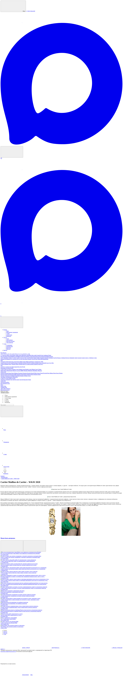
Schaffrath (12, 375)
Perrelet (29, 373)
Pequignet (20, 373)
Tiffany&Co (15, 377)
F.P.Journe (3, 361)
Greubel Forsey (38, 363)
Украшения (6, 442)
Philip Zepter (37, 373)
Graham (33, 363)
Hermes (32, 364)
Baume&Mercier (12, 356)
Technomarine (9, 377)
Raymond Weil (6, 374)
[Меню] (12, 322)
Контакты (8, 347)
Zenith (2, 381)
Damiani (3, 359)
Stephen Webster (24, 375)
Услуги (5, 337)
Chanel (34, 357)
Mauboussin (10, 370)
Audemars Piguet (47, 355)
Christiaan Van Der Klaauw (54, 357)
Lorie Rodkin (25, 369)
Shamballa (17, 375)
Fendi (6, 361)
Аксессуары (9, 334)
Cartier (18, 357)
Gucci (47, 363)
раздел (5, 392)
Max (31, 674)
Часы (7, 331)
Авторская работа (5, 382)
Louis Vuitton (38, 369)
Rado (2, 374)
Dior (36, 359)
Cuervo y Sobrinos (89, 357)
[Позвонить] (11, 314)
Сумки (8, 333)
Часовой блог (9, 346)
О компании (9, 345)
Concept (79, 357)
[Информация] (61, 158)
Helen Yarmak (19, 364)
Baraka (6, 356)
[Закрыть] (11, 662)
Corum (83, 357)
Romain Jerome (37, 374)
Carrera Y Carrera (12, 357)
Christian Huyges (65, 357)
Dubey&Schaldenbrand (43, 359)
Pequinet (25, 373)
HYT (42, 364)
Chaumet (42, 357)
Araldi (35, 355)
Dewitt (33, 359)
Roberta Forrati (20, 374)
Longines (13, 369)
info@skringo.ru (55, 647)
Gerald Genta (4, 363)
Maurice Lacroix (16, 370)
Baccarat (3, 356)
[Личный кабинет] (11, 302)
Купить (5, 329)
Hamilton (6, 364)
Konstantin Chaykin (5, 368)
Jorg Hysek (22, 366)
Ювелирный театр (5, 390)
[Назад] (12, 546)
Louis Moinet (32, 369)
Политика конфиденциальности (8, 651)
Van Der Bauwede (23, 379)
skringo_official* (26, 647)
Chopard (46, 357)
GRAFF (29, 363)
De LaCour (19, 359)
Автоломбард (9, 340)
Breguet (43, 356)
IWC (2, 365)
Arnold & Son (40, 355)
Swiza (29, 375)
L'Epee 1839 (4, 369)
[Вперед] (34, 546)
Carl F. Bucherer (4, 357)
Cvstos (95, 357)
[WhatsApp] (11, 22)
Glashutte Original (22, 363)
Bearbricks (8, 336)
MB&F (22, 370)
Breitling (47, 356)
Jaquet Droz (17, 366)
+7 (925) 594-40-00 (30, 11)
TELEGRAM (25, 674)
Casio (25, 357)
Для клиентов (9, 342)
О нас (4, 343)
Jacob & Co (3, 366)
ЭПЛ (2, 388)
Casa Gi (22, 357)
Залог (7, 338)
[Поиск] (12, 152)
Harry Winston (12, 364)
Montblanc (35, 370)
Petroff (32, 373)
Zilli (5, 381)
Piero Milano (50, 373)
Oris (5, 372)
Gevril (8, 363)
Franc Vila (13, 361)
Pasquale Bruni (7, 373)
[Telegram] (33, 22)
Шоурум (8, 349)
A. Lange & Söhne (5, 355)
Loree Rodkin (19, 369)
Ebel (2, 360)
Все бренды (3, 352)
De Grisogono (13, 359)
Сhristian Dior (4, 387)
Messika (26, 370)
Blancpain (23, 356)
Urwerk (13, 378)
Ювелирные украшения (12, 332)
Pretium (60, 373)
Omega (2, 372)
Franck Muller (19, 361)
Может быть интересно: (8, 538)
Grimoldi (44, 363)
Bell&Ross (18, 356)
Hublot (35, 364)
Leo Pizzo (9, 369)
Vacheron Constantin (5, 379)
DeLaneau (24, 359)
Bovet (40, 356)
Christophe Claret (73, 357)
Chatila (38, 357)
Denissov (29, 359)
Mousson (40, 370)
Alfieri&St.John (30, 355)
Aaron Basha (12, 355)
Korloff (11, 368)
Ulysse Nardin (8, 378)
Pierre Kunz (56, 373)
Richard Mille (13, 374)
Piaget (41, 373)
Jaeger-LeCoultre (10, 366)
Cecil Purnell (30, 357)
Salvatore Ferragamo (5, 375)
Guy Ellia (51, 363)
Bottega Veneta (29, 356)
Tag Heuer (3, 377)
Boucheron (36, 356)
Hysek (39, 364)
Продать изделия (10, 341)
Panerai (2, 373)
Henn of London (26, 364)
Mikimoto (30, 370)
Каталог (5, 633)
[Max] (61, 144)
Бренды (5, 350)
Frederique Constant (33, 361)
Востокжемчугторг (5, 383)
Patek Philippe (14, 373)
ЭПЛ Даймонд (6, 388)
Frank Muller (26, 361)
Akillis (17, 355)
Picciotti (45, 373)
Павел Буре (3, 386)
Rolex (32, 374)
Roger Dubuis (27, 374)
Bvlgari (51, 356)
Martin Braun (4, 370)
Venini (29, 379)
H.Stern (2, 364)
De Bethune (7, 359)
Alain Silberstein (22, 355)
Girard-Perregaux (14, 363)
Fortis (9, 361)
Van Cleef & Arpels (14, 379)
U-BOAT (3, 378)
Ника (2, 384)
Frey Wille (40, 361)
